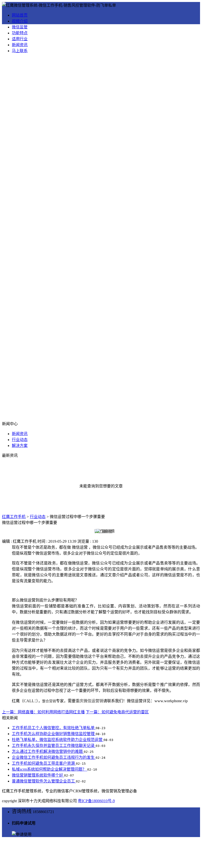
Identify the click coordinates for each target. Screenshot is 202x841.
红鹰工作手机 (14, 517)
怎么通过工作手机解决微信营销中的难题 (48, 751)
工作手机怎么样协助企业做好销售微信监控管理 (54, 734)
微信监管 (20, 27)
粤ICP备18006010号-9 (96, 801)
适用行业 (20, 39)
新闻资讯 (20, 45)
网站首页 (20, 15)
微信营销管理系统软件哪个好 (38, 775)
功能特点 (20, 33)
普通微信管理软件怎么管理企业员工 (44, 781)
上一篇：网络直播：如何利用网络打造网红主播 (43, 712)
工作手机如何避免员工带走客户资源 (44, 763)
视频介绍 (20, 21)
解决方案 (20, 445)
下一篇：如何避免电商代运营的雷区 (117, 712)
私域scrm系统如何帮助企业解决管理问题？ (49, 769)
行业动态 (20, 440)
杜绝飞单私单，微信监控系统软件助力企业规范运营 (57, 740)
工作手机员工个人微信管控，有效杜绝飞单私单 (54, 728)
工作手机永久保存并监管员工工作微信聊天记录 (54, 745)
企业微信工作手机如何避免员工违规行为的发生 (54, 757)
